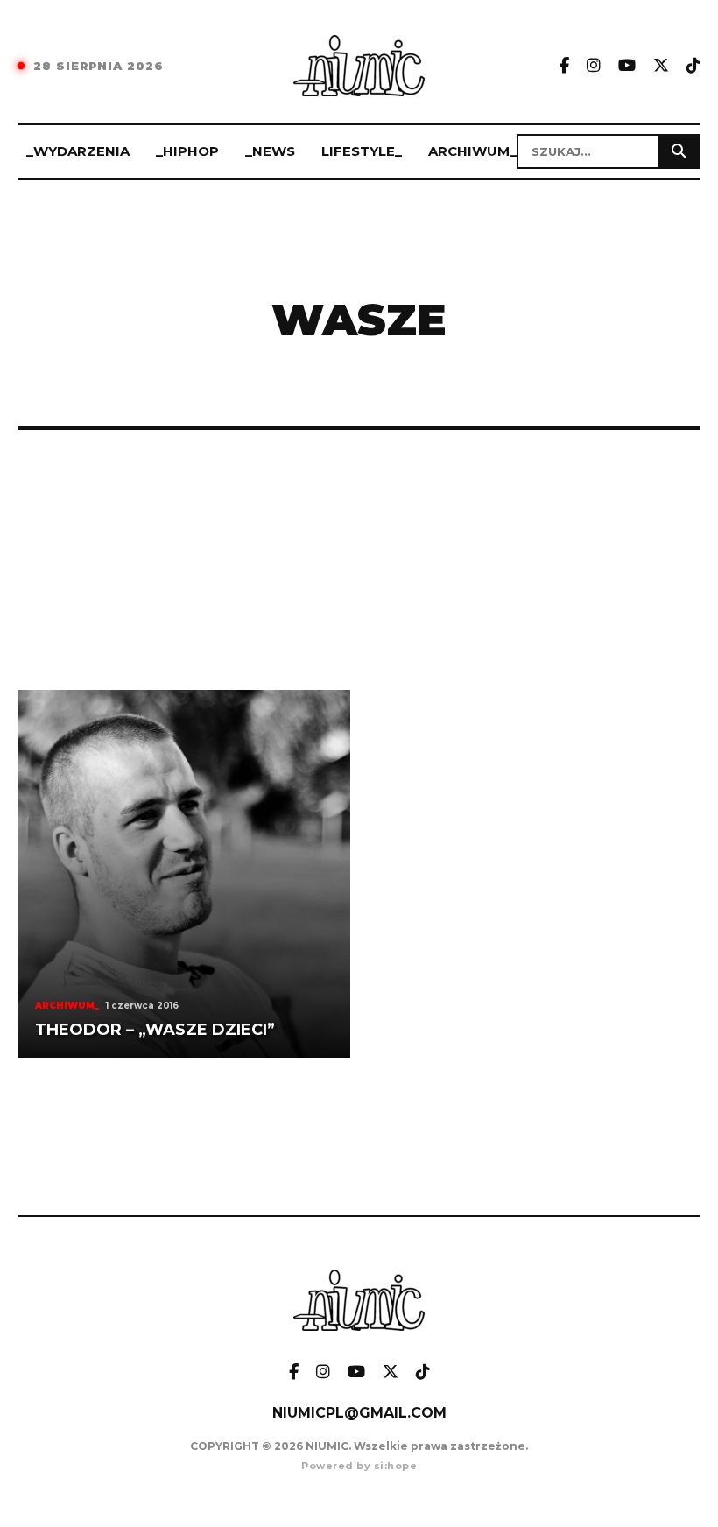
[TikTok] (693, 66)
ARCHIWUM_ (472, 151)
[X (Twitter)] (661, 66)
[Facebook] (564, 66)
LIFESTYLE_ (361, 151)
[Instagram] (594, 66)
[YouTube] (627, 66)
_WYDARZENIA (78, 151)
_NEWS (270, 151)
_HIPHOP (187, 151)
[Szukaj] (678, 151)
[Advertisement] (359, 560)
